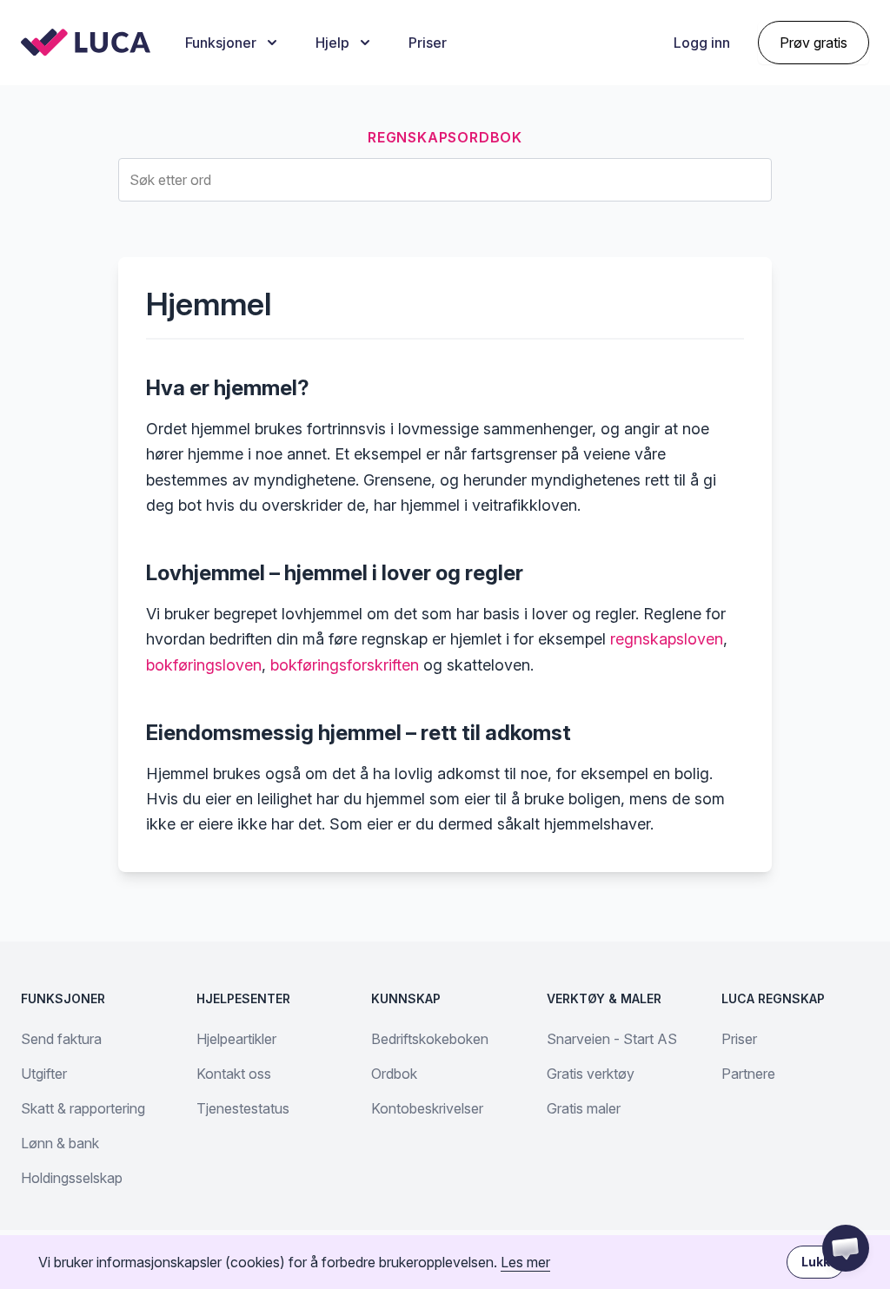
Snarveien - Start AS (612, 1039)
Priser (427, 42)
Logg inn (702, 42)
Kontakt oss (233, 1073)
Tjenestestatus (242, 1108)
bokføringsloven (204, 665)
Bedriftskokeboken (429, 1039)
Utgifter (44, 1073)
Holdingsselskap (72, 1178)
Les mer (525, 1262)
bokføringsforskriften (344, 665)
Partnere (748, 1073)
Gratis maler (584, 1108)
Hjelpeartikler (236, 1039)
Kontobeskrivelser (427, 1108)
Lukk (815, 1261)
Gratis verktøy (590, 1073)
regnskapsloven (666, 639)
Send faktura (61, 1039)
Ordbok (394, 1073)
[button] (845, 1248)
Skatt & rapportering (83, 1108)
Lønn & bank (60, 1143)
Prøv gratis (813, 42)
